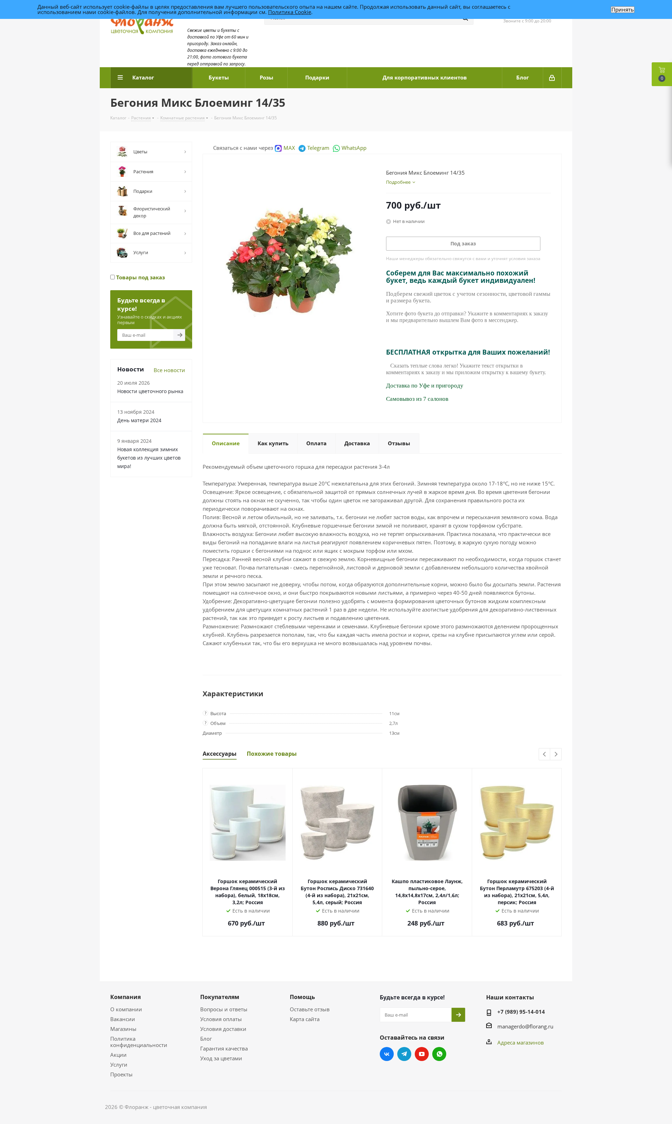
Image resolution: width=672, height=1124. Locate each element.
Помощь (302, 997)
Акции (118, 1054)
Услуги (118, 1064)
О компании (126, 1009)
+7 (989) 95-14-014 (521, 1011)
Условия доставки (223, 1028)
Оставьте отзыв (310, 1009)
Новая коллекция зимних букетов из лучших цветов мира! (149, 457)
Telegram (318, 147)
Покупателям (219, 997)
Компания (125, 997)
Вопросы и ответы (223, 1009)
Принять (622, 9)
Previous (545, 754)
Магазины (123, 1028)
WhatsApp (354, 147)
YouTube (422, 1054)
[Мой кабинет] (552, 77)
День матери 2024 (139, 420)
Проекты (121, 1074)
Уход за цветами (221, 1058)
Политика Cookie (289, 11)
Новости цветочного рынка (150, 391)
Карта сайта (305, 1018)
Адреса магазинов (520, 1042)
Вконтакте (387, 1054)
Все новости (169, 369)
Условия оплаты (221, 1018)
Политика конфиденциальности (138, 1041)
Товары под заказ (140, 277)
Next (556, 754)
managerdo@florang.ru (525, 1026)
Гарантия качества (224, 1048)
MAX (289, 147)
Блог (206, 1038)
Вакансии (122, 1018)
